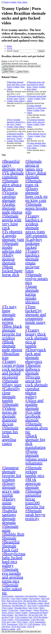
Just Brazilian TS (19, 605)
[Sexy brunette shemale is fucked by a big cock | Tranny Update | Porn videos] (17, 127)
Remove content (8, 629)
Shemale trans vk (33, 182)
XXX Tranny (22, 622)
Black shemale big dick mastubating (35, 441)
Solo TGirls (33, 608)
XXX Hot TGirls (19, 627)
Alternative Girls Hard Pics (26, 596)
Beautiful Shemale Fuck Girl (11, 546)
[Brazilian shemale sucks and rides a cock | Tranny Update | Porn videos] (17, 89)
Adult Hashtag (8, 596)
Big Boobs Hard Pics (17, 603)
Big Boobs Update (35, 603)
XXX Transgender (37, 622)
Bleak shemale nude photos (12, 345)
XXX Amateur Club (23, 617)
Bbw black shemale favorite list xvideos (12, 332)
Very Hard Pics (21, 615)
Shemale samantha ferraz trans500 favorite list (34, 499)
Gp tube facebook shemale (33, 416)
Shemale (10, 404)
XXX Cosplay (8, 619)
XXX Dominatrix (22, 619)
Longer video (7, 69)
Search (10, 51)
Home (9, 46)
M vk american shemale (33, 483)
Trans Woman (7, 615)
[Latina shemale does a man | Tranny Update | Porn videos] (37, 148)
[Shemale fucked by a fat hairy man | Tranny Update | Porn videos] (17, 101)
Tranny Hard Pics (40, 610)
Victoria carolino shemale (10, 196)
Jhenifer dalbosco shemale (33, 369)
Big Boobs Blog (30, 601)
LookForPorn (43, 605)
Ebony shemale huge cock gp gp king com (36, 194)
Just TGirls (32, 605)
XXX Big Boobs (40, 617)
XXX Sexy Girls (9, 622)
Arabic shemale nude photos (12, 208)
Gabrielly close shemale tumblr (11, 394)
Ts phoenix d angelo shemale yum (13, 235)
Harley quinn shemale (9, 503)
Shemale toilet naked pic (12, 589)
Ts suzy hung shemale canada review (9, 314)
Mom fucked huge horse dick (12, 270)
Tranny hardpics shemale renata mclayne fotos (32, 261)
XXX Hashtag (34, 624)
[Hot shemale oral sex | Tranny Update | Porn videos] (37, 138)
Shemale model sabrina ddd (11, 247)
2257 (19, 629)
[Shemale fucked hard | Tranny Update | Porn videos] (37, 101)
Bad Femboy (34, 598)
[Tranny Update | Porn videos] (14, 2)
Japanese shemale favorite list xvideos (11, 473)
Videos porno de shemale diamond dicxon (9, 416)
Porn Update (7, 608)
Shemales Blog (20, 608)
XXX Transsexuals (9, 624)
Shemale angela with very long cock (11, 222)
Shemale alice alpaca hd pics (11, 184)
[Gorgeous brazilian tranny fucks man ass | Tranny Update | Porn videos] (37, 127)
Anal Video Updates (19, 598)
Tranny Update (21, 612)
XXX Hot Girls (37, 619)
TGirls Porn (13, 610)
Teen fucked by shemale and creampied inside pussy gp (35, 316)
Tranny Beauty (26, 610)
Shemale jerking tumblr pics (34, 471)
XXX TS (23, 624)
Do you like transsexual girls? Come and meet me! (21, 632)
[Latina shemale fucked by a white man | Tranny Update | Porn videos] (37, 113)
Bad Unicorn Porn (14, 601)
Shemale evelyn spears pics (36, 278)
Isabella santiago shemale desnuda (9, 516)
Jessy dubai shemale (35, 175)
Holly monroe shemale (9, 259)
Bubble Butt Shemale (13, 536)
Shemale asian (10, 528)
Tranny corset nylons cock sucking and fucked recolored (13, 369)
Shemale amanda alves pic (36, 427)
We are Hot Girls (35, 615)
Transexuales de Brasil (38, 612)
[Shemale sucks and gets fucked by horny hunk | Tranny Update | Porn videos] (37, 89)
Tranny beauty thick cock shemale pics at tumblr (36, 338)
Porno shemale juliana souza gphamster (36, 457)
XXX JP (30, 627)
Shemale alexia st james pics (34, 165)
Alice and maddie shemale (34, 404)
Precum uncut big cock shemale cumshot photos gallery (36, 387)
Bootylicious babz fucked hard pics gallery (13, 559)
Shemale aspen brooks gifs (36, 208)
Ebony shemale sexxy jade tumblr (11, 489)
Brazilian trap (10, 355)
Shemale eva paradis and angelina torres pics (12, 575)
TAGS (9, 48)
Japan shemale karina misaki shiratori (32, 294)
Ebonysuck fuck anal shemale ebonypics (35, 355)
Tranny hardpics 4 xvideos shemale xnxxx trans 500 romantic (36, 226)
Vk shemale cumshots (13, 175)
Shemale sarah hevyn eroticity (35, 514)
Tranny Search (8, 612)
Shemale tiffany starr (12, 382)
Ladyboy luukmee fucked (33, 243)
